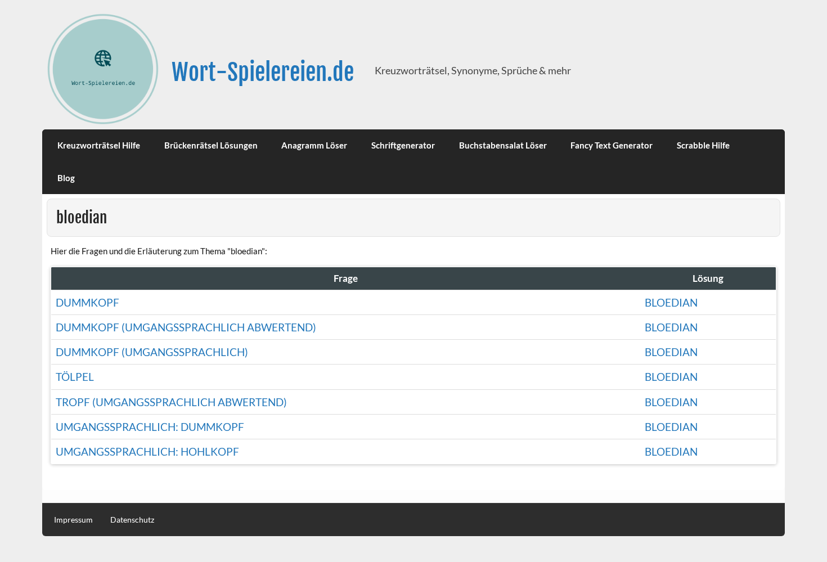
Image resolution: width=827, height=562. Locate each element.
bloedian (671, 302)
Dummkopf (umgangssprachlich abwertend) (186, 327)
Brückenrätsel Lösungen (211, 145)
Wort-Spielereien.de (263, 72)
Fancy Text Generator (611, 145)
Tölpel (75, 376)
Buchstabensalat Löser (503, 145)
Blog (66, 178)
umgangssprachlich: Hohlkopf (147, 451)
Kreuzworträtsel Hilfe (98, 145)
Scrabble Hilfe (703, 145)
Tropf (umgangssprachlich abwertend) (171, 401)
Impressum (73, 520)
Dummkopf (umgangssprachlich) (152, 351)
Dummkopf (87, 302)
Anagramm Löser (314, 145)
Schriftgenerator (403, 145)
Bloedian (671, 351)
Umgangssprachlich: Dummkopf (150, 426)
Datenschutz (132, 520)
